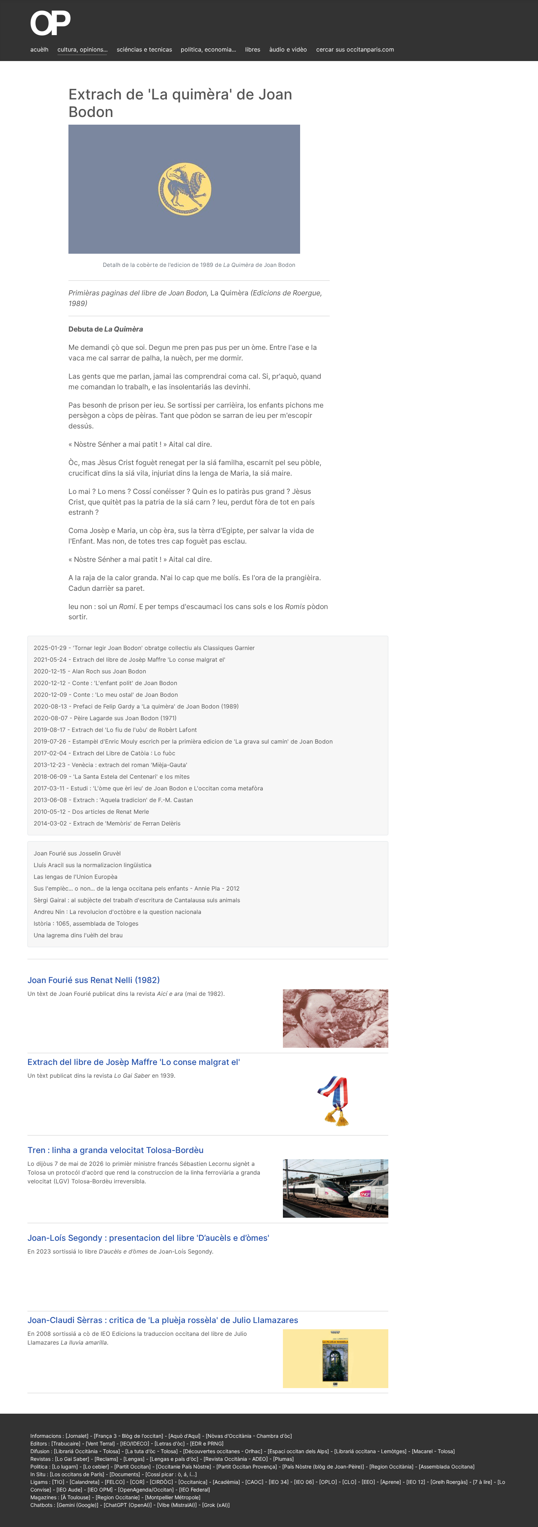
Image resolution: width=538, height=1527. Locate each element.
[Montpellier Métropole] (173, 1497)
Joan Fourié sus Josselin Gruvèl (77, 853)
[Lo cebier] (96, 1466)
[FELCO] (115, 1482)
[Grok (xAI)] (216, 1505)
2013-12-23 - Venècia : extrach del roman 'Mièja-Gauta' (110, 764)
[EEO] (368, 1482)
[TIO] (58, 1482)
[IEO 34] (279, 1482)
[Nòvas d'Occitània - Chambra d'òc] (249, 1436)
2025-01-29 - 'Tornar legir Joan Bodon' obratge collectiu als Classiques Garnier (144, 647)
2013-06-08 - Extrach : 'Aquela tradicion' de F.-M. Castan (113, 800)
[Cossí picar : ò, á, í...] (171, 1474)
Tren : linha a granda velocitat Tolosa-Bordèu (115, 1150)
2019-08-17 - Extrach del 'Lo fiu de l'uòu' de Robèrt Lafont (115, 729)
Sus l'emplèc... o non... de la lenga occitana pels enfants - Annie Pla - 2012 (137, 888)
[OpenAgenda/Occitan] (146, 1489)
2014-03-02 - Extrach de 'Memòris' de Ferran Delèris (107, 823)
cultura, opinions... (82, 49)
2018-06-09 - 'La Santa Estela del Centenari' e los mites (112, 776)
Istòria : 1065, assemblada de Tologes (86, 923)
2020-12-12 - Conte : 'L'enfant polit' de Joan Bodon (105, 683)
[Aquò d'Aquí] (184, 1436)
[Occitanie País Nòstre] (183, 1466)
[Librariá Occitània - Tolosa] (87, 1451)
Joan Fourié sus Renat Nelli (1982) (93, 980)
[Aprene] (390, 1482)
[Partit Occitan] (132, 1466)
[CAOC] (254, 1482)
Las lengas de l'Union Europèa (75, 876)
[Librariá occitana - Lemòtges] (370, 1451)
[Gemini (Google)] (77, 1505)
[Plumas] (283, 1459)
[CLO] (349, 1482)
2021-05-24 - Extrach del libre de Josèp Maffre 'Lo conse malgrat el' (129, 659)
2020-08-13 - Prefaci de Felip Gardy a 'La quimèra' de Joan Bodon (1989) (136, 706)
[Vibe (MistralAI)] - (179, 1505)
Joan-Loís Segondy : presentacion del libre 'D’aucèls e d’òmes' (148, 1238)
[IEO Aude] (69, 1489)
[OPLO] (328, 1482)
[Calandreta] (85, 1482)
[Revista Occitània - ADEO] (235, 1459)
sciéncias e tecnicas (144, 49)
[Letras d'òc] (169, 1443)
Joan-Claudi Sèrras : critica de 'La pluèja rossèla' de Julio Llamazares (162, 1320)
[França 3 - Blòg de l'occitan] (128, 1436)
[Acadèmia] (226, 1482)
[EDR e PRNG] (207, 1443)
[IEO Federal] (194, 1489)
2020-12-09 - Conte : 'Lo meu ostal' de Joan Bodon (106, 694)
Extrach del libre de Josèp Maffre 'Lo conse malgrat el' (133, 1062)
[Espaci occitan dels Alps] (298, 1451)
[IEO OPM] (100, 1489)
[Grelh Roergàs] (449, 1482)
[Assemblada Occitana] (447, 1466)
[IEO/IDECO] (134, 1443)
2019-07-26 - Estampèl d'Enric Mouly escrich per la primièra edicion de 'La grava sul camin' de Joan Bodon (183, 741)
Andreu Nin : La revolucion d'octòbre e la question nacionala (117, 911)
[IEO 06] (304, 1482)
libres (252, 49)
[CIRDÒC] (161, 1482)
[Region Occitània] (391, 1466)
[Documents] (124, 1474)
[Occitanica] (193, 1482)
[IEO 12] (415, 1482)
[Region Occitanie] (118, 1497)
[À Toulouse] (75, 1497)
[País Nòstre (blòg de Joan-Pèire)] (323, 1466)
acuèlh (39, 49)
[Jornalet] (77, 1436)
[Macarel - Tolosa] (433, 1451)
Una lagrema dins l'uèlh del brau (78, 935)
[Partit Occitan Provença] (246, 1466)
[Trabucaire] (66, 1443)
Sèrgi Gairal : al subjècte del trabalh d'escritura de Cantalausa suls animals (137, 900)
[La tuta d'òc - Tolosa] (151, 1451)
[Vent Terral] (100, 1443)
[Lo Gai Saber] (72, 1459)
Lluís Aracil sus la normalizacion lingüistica (93, 865)
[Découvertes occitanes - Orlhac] (222, 1451)
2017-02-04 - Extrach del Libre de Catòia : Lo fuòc (104, 753)
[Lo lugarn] (65, 1466)
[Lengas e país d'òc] (174, 1459)
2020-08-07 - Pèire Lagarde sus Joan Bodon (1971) (105, 718)
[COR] (137, 1482)
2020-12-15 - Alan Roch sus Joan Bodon (90, 671)
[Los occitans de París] (77, 1474)
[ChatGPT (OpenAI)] (128, 1505)
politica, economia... (208, 49)
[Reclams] (106, 1459)
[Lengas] (134, 1459)
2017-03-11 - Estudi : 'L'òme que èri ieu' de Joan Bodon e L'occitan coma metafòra (148, 788)
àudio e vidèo (288, 49)
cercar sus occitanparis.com (355, 49)
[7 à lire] (482, 1482)
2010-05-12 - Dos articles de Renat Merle (91, 811)
